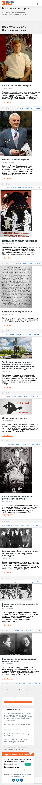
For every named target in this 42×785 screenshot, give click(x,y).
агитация (23, 263)
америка (27, 582)
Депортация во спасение (14, 418)
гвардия (15, 582)
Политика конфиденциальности (15, 749)
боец (38, 582)
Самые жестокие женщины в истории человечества (17, 497)
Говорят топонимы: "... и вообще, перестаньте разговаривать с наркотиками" (15, 741)
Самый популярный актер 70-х (17, 85)
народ (25, 684)
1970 (31, 108)
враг (20, 684)
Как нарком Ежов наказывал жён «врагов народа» (19, 660)
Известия (11, 334)
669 (5, 692)
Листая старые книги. (11, 730)
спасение (23, 444)
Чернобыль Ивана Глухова (15, 159)
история (15, 525)
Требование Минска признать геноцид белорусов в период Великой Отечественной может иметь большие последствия (18, 365)
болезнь (37, 108)
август (31, 263)
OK (28, 764)
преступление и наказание (24, 334)
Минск (38, 396)
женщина (9, 525)
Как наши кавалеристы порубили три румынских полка (17, 725)
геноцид (26, 396)
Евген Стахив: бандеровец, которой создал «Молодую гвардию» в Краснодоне (20, 553)
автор (21, 582)
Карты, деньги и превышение (17, 312)
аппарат (37, 263)
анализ (37, 188)
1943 (32, 444)
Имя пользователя (11, 767)
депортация (15, 444)
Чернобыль (12, 188)
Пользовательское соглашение (15, 748)
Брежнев (16, 630)
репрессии (36, 334)
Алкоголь (31, 188)
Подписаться (18, 702)
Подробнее (7, 103)
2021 (19, 188)
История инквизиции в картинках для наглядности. (17, 734)
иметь (32, 396)
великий (20, 396)
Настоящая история (15, 8)
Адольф (37, 525)
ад (39, 684)
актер (21, 108)
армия (34, 582)
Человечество (29, 525)
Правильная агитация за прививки (19, 241)
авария (24, 188)
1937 (28, 444)
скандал (28, 630)
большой (13, 396)
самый (27, 108)
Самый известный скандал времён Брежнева (20, 605)
